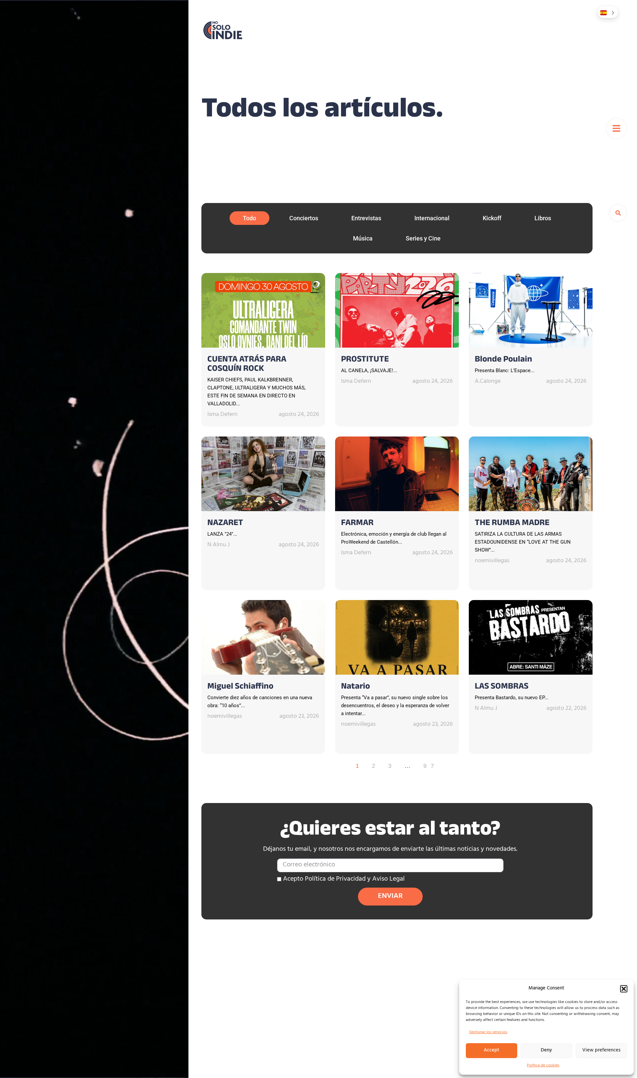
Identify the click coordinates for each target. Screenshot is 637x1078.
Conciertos (303, 218)
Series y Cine (423, 238)
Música (363, 238)
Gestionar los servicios (488, 1032)
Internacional (432, 218)
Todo (249, 218)
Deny (546, 1050)
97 (430, 766)
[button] (623, 988)
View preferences (601, 1050)
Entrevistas (366, 218)
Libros (542, 218)
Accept (491, 1050)
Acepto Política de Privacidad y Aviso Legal (344, 879)
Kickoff (492, 218)
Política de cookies (543, 1065)
